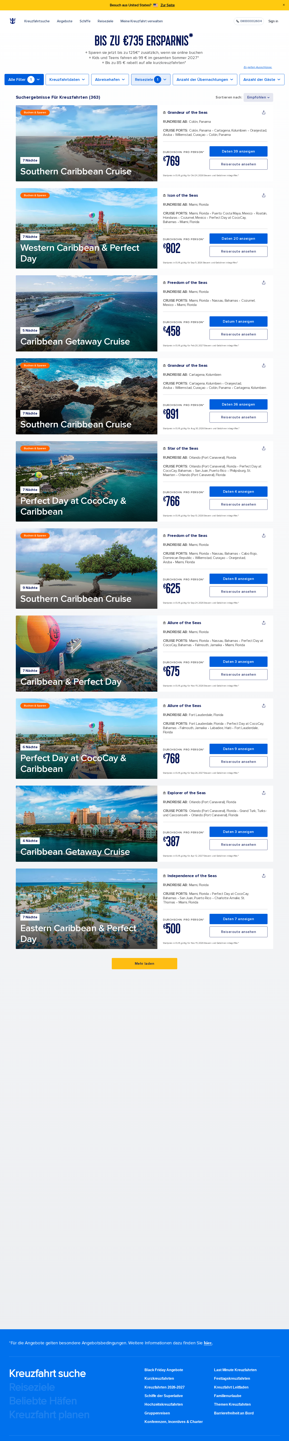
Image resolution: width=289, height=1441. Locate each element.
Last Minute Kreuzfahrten (235, 1370)
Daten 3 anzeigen (238, 661)
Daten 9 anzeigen (238, 749)
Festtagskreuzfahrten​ (232, 1378)
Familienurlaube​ (227, 1396)
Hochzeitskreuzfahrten (163, 1404)
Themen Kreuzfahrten (232, 1404)
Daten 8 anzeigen (238, 579)
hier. (208, 1342)
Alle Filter (20, 79)
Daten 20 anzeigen (238, 238)
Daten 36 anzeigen (238, 404)
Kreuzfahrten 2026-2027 (164, 1387)
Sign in (273, 21)
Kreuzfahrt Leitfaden (231, 1387)
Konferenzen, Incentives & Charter (173, 1422)
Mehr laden (144, 963)
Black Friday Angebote (163, 1370)
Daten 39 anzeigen (238, 151)
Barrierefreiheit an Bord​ (234, 1413)
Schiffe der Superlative (163, 1396)
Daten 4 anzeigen (238, 491)
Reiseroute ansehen (238, 164)
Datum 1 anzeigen (238, 321)
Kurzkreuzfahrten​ (159, 1378)
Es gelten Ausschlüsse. (258, 67)
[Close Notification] (284, 5)
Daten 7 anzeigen (238, 919)
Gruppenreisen (157, 1413)
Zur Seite (168, 5)
